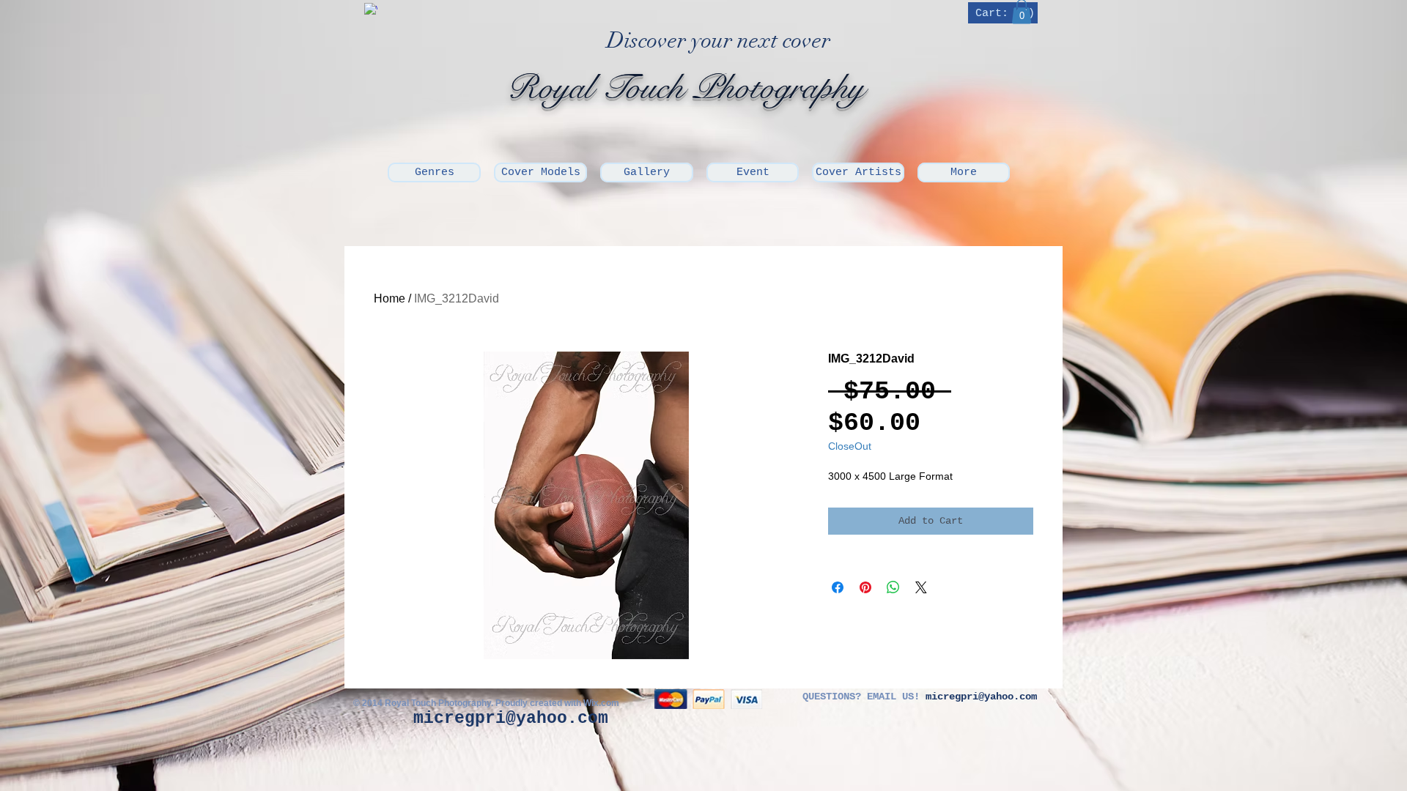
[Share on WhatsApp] (893, 587)
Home (389, 298)
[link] (1004, 13)
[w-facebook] (370, 9)
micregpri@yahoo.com (510, 718)
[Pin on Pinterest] (865, 587)
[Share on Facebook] (837, 587)
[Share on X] (921, 587)
